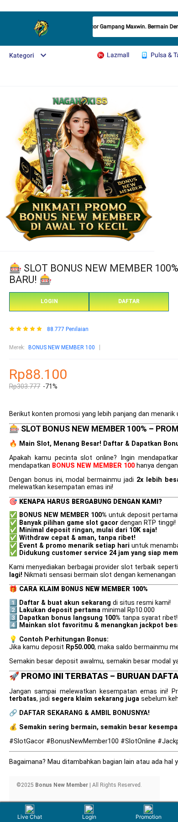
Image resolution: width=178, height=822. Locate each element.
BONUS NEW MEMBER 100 (61, 347)
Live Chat (29, 816)
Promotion (149, 816)
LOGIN (49, 301)
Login (89, 816)
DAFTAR (129, 301)
